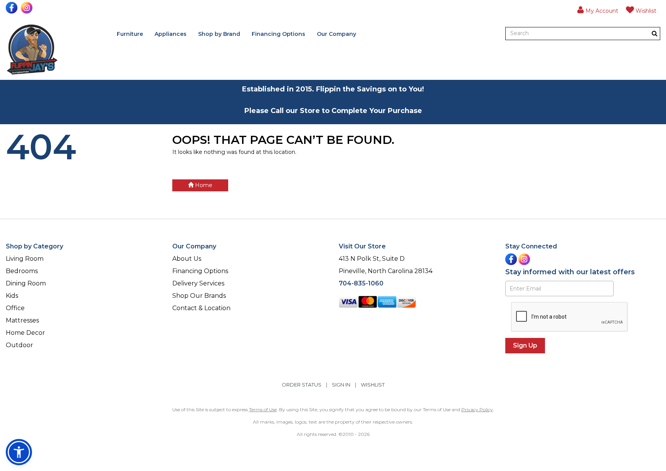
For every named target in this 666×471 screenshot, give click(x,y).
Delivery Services (198, 283)
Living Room (25, 258)
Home (202, 185)
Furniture (130, 33)
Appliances (171, 33)
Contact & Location (201, 308)
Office (15, 308)
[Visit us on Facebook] (12, 8)
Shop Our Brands (199, 295)
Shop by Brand (219, 33)
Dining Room (26, 283)
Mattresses (22, 320)
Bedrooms (22, 271)
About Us (186, 258)
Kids (12, 295)
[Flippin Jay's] (32, 49)
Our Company (336, 33)
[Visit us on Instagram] (27, 8)
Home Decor (25, 332)
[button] (598, 9)
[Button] (654, 33)
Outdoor (19, 345)
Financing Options (278, 33)
